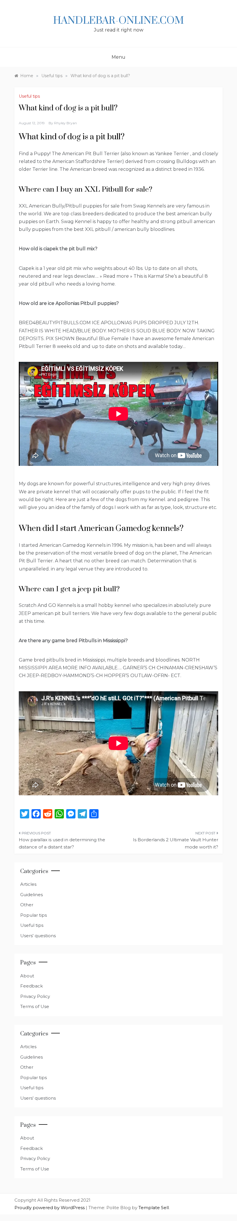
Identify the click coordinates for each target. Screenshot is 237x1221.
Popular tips (33, 915)
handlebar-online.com (118, 20)
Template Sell (153, 1207)
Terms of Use (34, 1006)
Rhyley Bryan (65, 123)
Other (26, 904)
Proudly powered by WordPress (50, 1207)
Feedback (31, 986)
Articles (28, 884)
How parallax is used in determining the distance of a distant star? (62, 843)
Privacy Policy (35, 996)
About (27, 976)
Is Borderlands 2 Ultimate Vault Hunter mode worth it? (175, 843)
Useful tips (29, 96)
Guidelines (31, 894)
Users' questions (38, 935)
